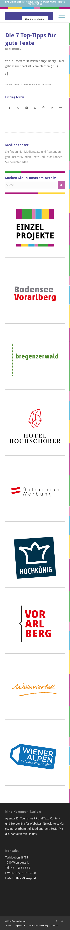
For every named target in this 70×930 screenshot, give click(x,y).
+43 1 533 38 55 (20, 868)
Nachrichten (13, 49)
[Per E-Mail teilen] (60, 107)
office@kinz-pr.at (25, 878)
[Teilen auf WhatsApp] (35, 107)
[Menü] (60, 15)
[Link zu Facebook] (56, 921)
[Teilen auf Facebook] (9, 107)
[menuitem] (60, 15)
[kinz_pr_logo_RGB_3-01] (29, 15)
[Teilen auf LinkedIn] (52, 107)
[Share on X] (26, 107)
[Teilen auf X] (18, 107)
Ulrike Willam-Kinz (41, 84)
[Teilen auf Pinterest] (43, 107)
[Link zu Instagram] (62, 921)
